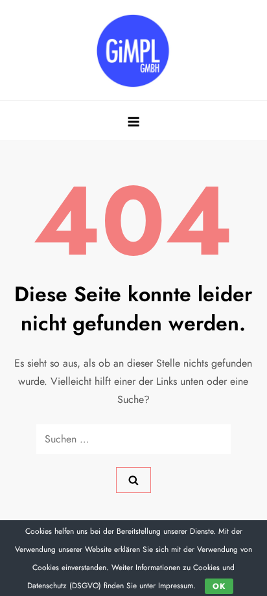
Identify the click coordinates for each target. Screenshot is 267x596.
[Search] (133, 480)
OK (219, 586)
